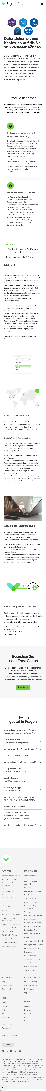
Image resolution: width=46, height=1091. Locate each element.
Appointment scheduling (33, 891)
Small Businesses (8, 911)
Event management (31, 919)
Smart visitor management (12, 879)
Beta (3, 1014)
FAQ (3, 1010)
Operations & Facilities (10, 928)
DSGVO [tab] (10, 244)
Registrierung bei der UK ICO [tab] (19, 257)
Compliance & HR (8, 939)
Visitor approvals (30, 967)
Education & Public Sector (12, 924)
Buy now (27, 993)
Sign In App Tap (30, 956)
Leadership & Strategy (10, 946)
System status (7, 1024)
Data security (7, 989)
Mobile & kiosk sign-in (32, 934)
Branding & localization (32, 895)
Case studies (7, 985)
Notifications (29, 937)
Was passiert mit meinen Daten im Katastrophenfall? (15, 770)
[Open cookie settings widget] (3, 1087)
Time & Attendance (31, 963)
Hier (5, 336)
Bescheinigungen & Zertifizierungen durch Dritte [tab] (23, 250)
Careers (27, 1017)
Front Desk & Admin (9, 935)
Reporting (28, 952)
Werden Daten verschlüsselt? (16, 755)
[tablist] (23, 251)
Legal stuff (6, 1017)
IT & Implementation (9, 942)
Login (4, 1003)
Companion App (30, 898)
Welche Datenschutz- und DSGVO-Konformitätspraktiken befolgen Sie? (20, 731)
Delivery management (32, 902)
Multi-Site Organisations (11, 914)
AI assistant (28, 888)
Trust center (6, 1028)
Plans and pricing (30, 982)
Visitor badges (29, 970)
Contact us (28, 1021)
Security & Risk (7, 931)
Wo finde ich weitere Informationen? (20, 825)
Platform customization (33, 948)
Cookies (5, 1021)
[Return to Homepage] (12, 4)
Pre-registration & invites (33, 945)
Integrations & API (31, 930)
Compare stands (30, 985)
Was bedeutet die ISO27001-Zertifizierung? (15, 779)
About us (27, 1006)
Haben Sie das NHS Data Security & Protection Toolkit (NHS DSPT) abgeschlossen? (17, 815)
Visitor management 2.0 (11, 876)
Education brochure (9, 1035)
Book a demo (29, 989)
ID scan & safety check (33, 923)
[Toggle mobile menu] (42, 4)
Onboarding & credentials (34, 941)
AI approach (28, 1014)
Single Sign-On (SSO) (32, 959)
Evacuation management (33, 915)
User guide (6, 1006)
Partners (27, 1010)
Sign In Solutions (33, 1077)
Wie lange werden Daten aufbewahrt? (20, 749)
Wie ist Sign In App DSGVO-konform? (12, 789)
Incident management (32, 926)
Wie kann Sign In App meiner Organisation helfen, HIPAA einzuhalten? (19, 798)
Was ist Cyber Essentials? (15, 806)
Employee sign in (30, 912)
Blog (3, 982)
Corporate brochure (9, 1032)
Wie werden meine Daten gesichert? (20, 762)
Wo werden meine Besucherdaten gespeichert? (16, 741)
